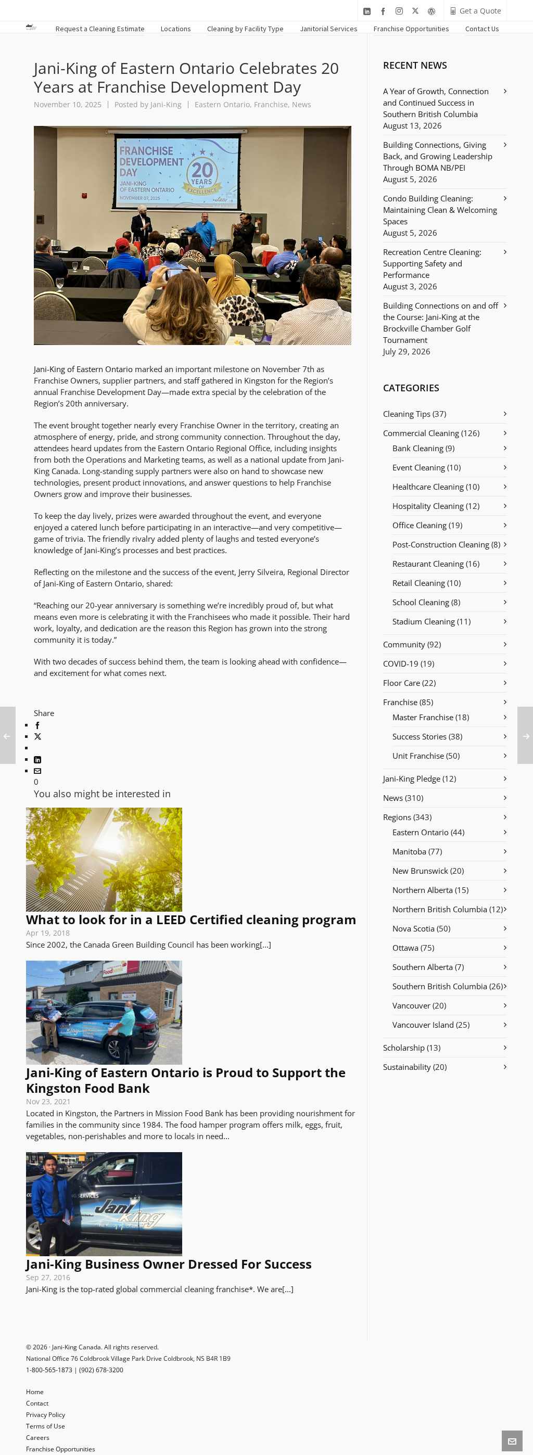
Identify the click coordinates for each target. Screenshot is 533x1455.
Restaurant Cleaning (428, 563)
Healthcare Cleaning (428, 486)
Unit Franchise (418, 755)
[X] (38, 736)
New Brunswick (420, 870)
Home (35, 1391)
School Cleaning (420, 602)
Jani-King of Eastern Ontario (83, 369)
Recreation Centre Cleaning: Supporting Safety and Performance (432, 263)
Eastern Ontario (222, 104)
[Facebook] (37, 724)
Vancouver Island (423, 1024)
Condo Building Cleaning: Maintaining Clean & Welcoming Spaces (440, 209)
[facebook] (384, 11)
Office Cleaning (419, 525)
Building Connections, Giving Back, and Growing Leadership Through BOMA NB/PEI (437, 156)
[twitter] (417, 11)
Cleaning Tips (406, 414)
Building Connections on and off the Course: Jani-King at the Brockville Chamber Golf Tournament (440, 322)
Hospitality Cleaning (428, 506)
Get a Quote (480, 11)
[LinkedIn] (37, 759)
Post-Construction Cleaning (440, 544)
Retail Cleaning (418, 583)
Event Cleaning (418, 467)
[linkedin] (368, 11)
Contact (37, 1403)
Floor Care (401, 683)
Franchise (271, 104)
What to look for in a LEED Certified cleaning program (191, 919)
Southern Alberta (422, 967)
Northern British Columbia (439, 909)
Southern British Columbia (439, 986)
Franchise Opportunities (60, 1449)
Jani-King (166, 104)
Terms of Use (45, 1426)
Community (404, 644)
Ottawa (405, 947)
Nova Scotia (413, 928)
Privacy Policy (45, 1414)
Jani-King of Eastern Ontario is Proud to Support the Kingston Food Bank (186, 1080)
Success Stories (419, 736)
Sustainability (407, 1067)
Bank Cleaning (417, 448)
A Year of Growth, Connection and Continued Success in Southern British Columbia (436, 102)
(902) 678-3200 (101, 1369)
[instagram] (401, 11)
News (301, 104)
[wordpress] (433, 11)
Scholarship (404, 1047)
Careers (37, 1437)
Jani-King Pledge (411, 778)
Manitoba (409, 851)
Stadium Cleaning (423, 621)
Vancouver (411, 1005)
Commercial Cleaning (421, 433)
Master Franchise (422, 717)
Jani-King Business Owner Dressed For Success (169, 1263)
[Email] (37, 770)
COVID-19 (400, 663)
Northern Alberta (422, 890)
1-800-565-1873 (49, 1369)
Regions (397, 817)
